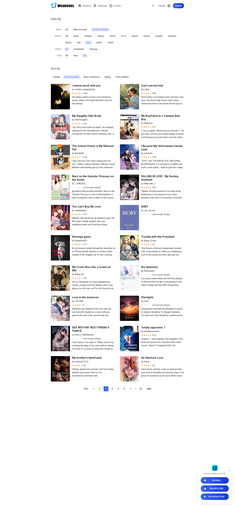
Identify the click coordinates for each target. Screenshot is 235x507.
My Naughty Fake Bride (86, 115)
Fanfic (111, 42)
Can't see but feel (152, 85)
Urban (76, 36)
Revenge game (81, 236)
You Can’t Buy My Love (86, 206)
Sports (135, 36)
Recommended (72, 77)
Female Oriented (100, 29)
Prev (86, 388)
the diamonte (149, 267)
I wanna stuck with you (86, 85)
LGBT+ (99, 42)
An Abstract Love (152, 357)
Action (69, 42)
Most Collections (92, 77)
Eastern (159, 36)
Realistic (172, 36)
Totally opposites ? (153, 327)
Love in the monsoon (85, 297)
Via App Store (216, 488)
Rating (108, 77)
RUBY (144, 206)
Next (149, 388)
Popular (56, 77)
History (100, 36)
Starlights (147, 297)
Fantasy (88, 36)
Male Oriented (80, 29)
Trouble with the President (157, 236)
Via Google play (216, 497)
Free (75, 55)
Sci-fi (123, 36)
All (67, 29)
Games (146, 36)
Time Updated (122, 77)
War (79, 42)
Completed (78, 49)
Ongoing (93, 49)
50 (141, 388)
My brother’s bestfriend (87, 357)
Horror (113, 36)
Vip (84, 55)
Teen (88, 42)
